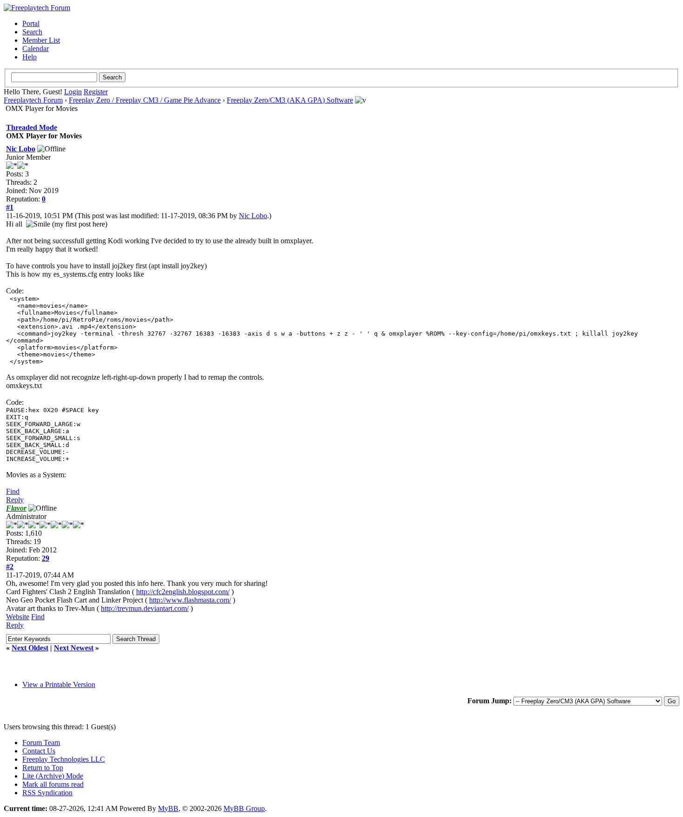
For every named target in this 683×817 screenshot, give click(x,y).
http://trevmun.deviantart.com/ (145, 608)
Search (32, 32)
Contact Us (38, 751)
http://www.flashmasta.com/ (190, 600)
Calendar (35, 48)
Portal (30, 23)
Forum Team (41, 742)
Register (96, 92)
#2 (9, 567)
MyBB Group (244, 808)
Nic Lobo (20, 149)
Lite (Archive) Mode (52, 776)
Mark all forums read (53, 784)
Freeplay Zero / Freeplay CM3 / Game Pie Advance (145, 100)
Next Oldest (30, 648)
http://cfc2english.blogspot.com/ (183, 592)
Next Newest (73, 648)
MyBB (168, 808)
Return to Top (42, 768)
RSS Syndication (47, 793)
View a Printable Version (58, 684)
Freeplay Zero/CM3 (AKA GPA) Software (290, 100)
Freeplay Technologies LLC (63, 759)
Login (73, 92)
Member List (41, 40)
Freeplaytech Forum (33, 100)
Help (29, 57)
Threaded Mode (31, 127)
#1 (9, 207)
